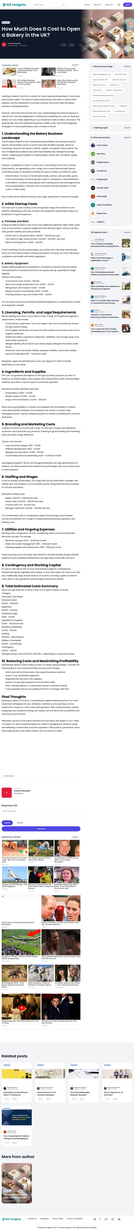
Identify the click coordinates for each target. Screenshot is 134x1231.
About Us (109, 4)
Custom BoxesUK (14, 43)
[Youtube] (106, 1219)
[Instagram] (112, 1219)
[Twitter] (100, 1218)
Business (6, 22)
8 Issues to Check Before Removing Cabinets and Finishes (105, 316)
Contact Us (32, 1218)
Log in (127, 4)
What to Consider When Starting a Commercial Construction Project (105, 301)
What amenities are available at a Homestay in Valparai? (105, 287)
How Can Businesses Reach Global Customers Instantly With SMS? (105, 273)
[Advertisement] (41, 755)
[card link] (126, 243)
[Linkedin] (119, 1219)
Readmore (18, 793)
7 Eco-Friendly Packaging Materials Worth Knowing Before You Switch (105, 245)
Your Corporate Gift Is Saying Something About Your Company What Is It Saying (105, 330)
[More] (80, 45)
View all (127, 66)
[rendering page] (15, 5)
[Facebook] (94, 1219)
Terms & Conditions (75, 1218)
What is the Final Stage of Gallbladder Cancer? (102, 259)
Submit (7, 823)
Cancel (20, 823)
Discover (97, 4)
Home (87, 4)
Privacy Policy (57, 1218)
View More (41, 829)
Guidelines (44, 1218)
